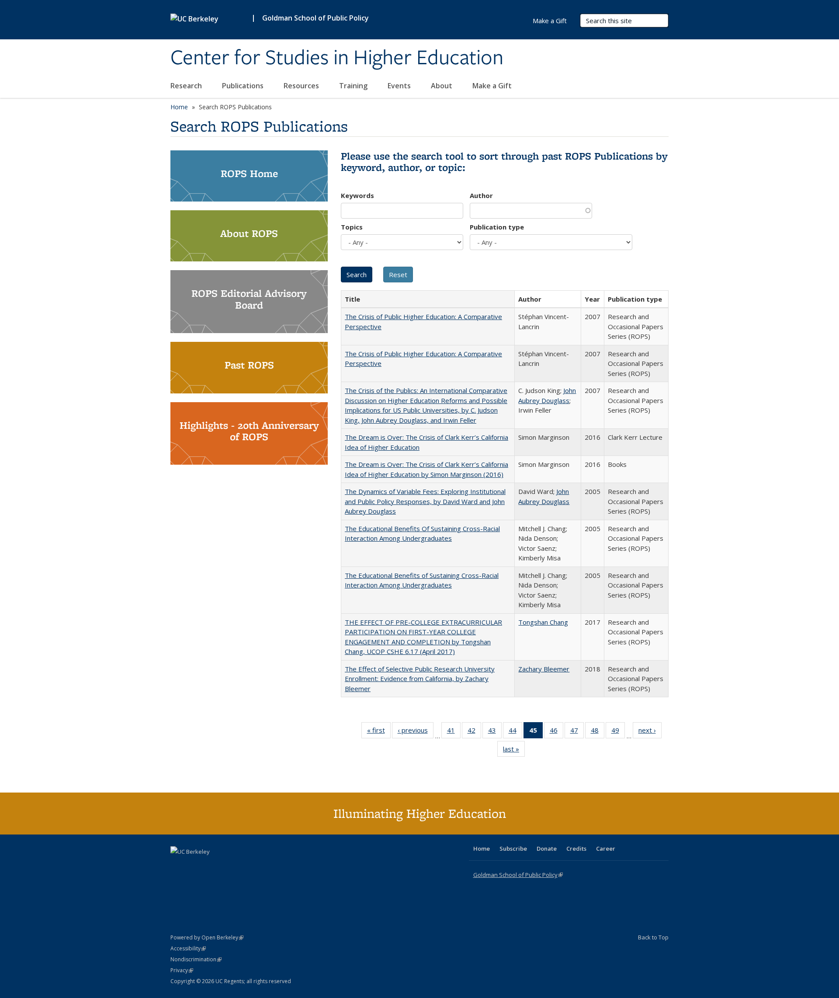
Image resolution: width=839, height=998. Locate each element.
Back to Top (653, 937)
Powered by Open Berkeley (206, 937)
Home (179, 107)
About (442, 85)
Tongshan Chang (543, 622)
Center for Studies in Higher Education (336, 58)
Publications (243, 85)
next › (650, 732)
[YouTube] (212, 866)
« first (379, 732)
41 (454, 732)
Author (481, 195)
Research (187, 85)
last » (514, 750)
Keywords (357, 195)
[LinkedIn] (195, 866)
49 (618, 732)
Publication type (497, 227)
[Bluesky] (246, 866)
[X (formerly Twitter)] (178, 866)
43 (495, 732)
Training (354, 85)
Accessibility (188, 948)
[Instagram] (229, 866)
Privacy (181, 970)
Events (400, 85)
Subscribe (513, 848)
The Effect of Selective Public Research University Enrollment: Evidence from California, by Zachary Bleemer (420, 678)
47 (577, 732)
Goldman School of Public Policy (315, 18)
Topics (352, 227)
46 (556, 732)
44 (515, 732)
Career (605, 848)
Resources (302, 85)
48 (597, 732)
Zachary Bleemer (543, 668)
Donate (547, 848)
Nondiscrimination (196, 959)
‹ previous (415, 732)
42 (474, 732)
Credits (576, 848)
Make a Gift (492, 85)
